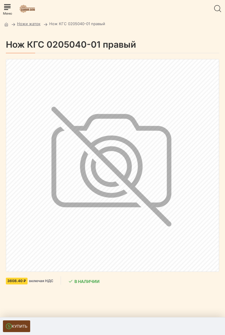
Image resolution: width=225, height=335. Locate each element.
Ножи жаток (28, 23)
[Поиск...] (217, 9)
